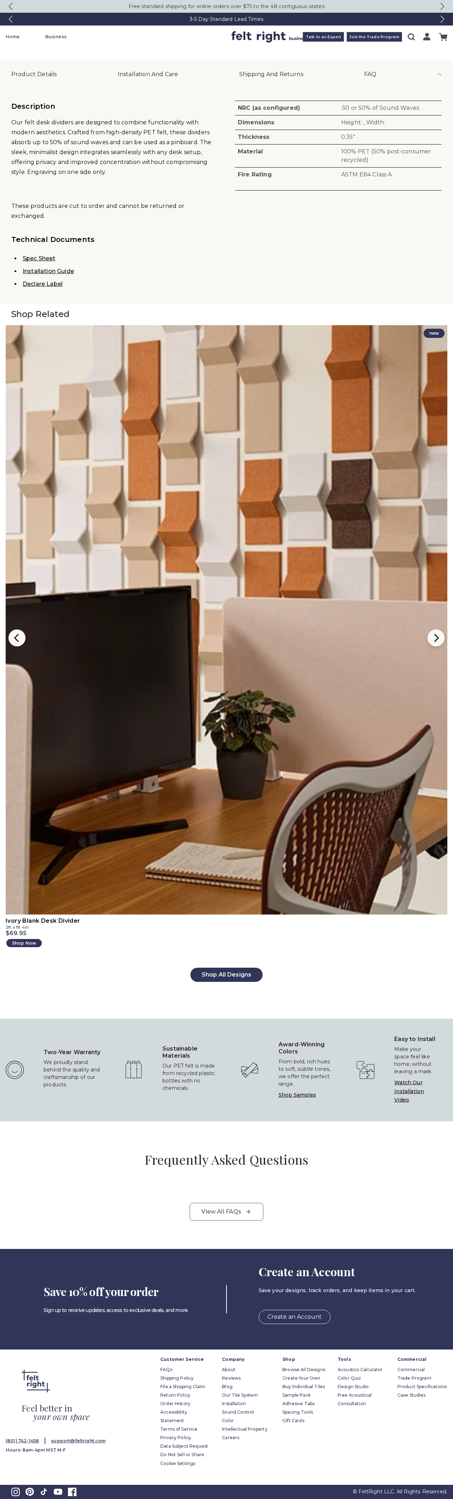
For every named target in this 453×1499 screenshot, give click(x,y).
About (228, 1369)
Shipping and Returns (271, 74)
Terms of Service (179, 1429)
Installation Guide (48, 271)
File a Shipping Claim (182, 1386)
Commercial (411, 1369)
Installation (234, 1403)
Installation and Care (148, 74)
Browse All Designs (303, 1369)
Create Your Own (301, 1378)
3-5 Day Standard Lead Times (226, 19)
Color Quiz (349, 1378)
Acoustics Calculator (360, 1369)
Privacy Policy (175, 1437)
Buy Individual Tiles (303, 1386)
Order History (175, 1403)
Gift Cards (293, 1420)
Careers (230, 1437)
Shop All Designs (227, 974)
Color (228, 1420)
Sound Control (238, 1412)
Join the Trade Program (374, 37)
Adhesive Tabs (298, 1403)
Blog (227, 1386)
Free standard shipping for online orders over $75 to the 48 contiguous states (226, 6)
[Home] (198, 36)
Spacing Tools (297, 1412)
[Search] (411, 36)
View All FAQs (221, 1211)
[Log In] (426, 36)
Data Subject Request (184, 1446)
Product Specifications (422, 1386)
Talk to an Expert (323, 37)
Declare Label (43, 284)
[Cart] (443, 37)
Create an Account (295, 1316)
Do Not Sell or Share (182, 1454)
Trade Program (414, 1378)
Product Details (34, 74)
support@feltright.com (78, 1440)
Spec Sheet (39, 258)
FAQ (370, 74)
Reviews (231, 1378)
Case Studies (411, 1395)
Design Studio (353, 1386)
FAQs (166, 1369)
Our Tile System (240, 1395)
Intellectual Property (244, 1429)
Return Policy (175, 1395)
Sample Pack (296, 1395)
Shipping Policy (177, 1378)
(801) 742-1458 (22, 1440)
